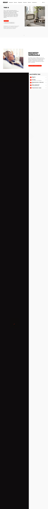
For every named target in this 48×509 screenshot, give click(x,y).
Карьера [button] (29, 2)
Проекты (15, 2)
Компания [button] (25, 2)
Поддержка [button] (20, 2)
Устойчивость (34, 2)
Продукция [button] (11, 2)
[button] (44, 2)
